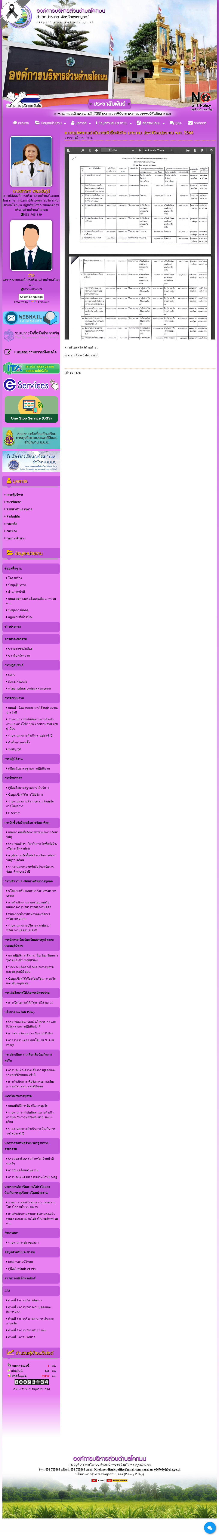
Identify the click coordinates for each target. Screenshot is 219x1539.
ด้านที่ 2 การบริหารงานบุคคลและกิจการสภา (29, 1310)
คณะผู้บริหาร (15, 494)
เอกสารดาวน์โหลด (20, 1261)
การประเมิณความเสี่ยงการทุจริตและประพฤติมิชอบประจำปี (31, 1072)
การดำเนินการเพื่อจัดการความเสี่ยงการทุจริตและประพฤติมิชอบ (30, 1084)
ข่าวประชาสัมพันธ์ (20, 648)
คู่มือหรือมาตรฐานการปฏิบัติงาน (28, 768)
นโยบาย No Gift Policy (19, 1012)
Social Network (17, 681)
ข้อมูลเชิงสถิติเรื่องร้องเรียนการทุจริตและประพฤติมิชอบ (31, 981)
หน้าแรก (23, 123)
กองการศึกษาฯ (15, 538)
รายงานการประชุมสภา (23, 1242)
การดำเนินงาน (14, 698)
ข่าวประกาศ (12, 626)
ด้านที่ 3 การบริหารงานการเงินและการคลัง (30, 1321)
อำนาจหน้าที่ (16, 591)
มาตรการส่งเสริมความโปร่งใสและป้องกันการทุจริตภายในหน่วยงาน (27, 1189)
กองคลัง (11, 523)
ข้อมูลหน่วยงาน (51, 123)
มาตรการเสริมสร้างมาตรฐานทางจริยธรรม (26, 1146)
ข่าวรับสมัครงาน (18, 655)
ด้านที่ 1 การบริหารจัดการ (24, 1300)
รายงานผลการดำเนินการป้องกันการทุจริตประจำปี (31, 1131)
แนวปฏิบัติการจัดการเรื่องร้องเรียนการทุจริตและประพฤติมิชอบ (32, 958)
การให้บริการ (13, 778)
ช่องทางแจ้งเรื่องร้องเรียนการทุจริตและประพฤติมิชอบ (30, 969)
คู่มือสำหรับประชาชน (21, 1268)
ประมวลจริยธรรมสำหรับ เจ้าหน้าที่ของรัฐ (30, 1161)
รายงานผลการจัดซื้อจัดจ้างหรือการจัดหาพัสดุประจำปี (30, 869)
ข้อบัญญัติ (14, 749)
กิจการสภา (11, 1233)
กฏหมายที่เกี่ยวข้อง (20, 617)
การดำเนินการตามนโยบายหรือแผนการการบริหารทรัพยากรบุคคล (28, 905)
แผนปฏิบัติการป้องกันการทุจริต (27, 1105)
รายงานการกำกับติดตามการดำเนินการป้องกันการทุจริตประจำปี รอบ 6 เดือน (30, 1117)
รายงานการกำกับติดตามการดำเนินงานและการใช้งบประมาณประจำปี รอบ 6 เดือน (32, 724)
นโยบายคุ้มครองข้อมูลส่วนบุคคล (29, 688)
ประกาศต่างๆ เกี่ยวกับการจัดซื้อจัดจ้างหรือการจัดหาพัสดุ (32, 846)
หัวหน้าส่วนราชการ (19, 509)
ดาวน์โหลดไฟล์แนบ (81, 355)
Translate (43, 302)
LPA (7, 1290)
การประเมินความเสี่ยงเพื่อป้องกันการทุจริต (28, 1057)
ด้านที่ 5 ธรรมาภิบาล (21, 1337)
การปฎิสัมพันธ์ (13, 665)
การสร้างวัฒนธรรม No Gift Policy (30, 1033)
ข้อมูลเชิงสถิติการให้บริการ (25, 794)
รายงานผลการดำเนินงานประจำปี (29, 735)
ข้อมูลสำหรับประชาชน (112, 123)
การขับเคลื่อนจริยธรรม (22, 1170)
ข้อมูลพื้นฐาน (13, 568)
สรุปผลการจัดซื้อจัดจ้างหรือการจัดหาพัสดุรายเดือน (31, 858)
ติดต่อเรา (199, 123)
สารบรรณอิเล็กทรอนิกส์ (20, 1278)
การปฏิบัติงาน (13, 759)
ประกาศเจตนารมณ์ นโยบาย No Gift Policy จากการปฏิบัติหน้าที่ (31, 1024)
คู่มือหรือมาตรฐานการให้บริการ (28, 787)
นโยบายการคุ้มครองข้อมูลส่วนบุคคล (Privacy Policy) (109, 1474)
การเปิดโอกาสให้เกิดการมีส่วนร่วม (27, 993)
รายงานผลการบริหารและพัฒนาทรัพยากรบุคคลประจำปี (28, 928)
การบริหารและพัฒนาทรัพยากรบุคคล (28, 881)
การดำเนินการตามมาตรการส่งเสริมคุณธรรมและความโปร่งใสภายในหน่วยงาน (32, 1218)
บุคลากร (80, 123)
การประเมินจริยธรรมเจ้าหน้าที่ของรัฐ (32, 1177)
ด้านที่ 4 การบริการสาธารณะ (26, 1330)
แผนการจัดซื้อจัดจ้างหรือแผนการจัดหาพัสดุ (32, 835)
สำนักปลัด (13, 516)
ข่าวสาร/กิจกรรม (15, 639)
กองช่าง (11, 531)
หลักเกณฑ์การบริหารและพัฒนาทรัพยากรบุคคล (28, 916)
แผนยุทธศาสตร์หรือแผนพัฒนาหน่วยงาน (31, 601)
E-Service (13, 813)
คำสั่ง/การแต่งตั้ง (18, 742)
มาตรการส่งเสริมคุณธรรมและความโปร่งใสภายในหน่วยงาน (30, 1205)
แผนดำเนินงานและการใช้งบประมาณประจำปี (32, 710)
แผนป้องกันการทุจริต (18, 1096)
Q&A (178, 123)
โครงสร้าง (14, 578)
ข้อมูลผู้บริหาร (17, 585)
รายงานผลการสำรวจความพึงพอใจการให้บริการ (30, 804)
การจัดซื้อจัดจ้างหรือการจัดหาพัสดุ (26, 822)
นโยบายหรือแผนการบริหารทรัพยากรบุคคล (31, 893)
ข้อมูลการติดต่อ (17, 610)
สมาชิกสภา (13, 502)
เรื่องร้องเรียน (150, 123)
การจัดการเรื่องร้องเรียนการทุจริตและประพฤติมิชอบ (29, 942)
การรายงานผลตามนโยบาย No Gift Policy (30, 1043)
